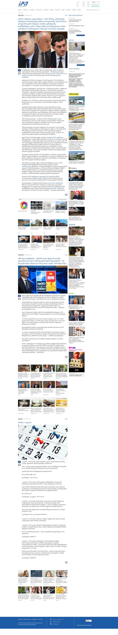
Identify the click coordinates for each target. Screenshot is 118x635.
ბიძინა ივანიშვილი (58, 70)
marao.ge (20, 600)
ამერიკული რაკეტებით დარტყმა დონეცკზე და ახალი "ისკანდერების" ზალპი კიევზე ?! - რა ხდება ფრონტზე (76, 108)
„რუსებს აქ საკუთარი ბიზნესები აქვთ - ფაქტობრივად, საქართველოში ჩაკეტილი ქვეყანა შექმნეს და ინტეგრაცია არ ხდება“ (76, 340)
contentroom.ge (21, 413)
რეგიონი (52, 9)
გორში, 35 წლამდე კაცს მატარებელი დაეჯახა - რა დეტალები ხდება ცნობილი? (48, 246)
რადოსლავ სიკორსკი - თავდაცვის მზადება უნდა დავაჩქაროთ (75, 31)
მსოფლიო (46, 9)
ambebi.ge (20, 378)
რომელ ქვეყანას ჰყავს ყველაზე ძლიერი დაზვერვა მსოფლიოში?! (77, 162)
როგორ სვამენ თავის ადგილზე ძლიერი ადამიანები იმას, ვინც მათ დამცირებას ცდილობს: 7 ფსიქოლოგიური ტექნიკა (49, 597)
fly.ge (19, 233)
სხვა (20, 12)
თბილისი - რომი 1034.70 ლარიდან (61, 228)
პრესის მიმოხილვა (74, 69)
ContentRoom (64, 398)
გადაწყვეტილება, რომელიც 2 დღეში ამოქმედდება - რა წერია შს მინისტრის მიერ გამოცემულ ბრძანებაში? (36, 246)
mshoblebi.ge (45, 583)
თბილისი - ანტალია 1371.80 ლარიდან (22, 228)
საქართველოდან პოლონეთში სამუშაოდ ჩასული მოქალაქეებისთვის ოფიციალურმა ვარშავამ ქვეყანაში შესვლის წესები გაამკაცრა (61, 393)
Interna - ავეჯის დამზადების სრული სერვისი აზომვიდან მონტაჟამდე (24, 409)
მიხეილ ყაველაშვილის (48, 73)
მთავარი (20, 9)
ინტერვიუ (71, 40)
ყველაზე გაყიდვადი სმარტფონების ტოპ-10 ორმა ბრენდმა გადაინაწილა (23, 391)
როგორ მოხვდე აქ (62, 199)
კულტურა (74, 9)
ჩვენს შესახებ (27, 619)
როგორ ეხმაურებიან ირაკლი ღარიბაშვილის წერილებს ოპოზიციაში (48, 390)
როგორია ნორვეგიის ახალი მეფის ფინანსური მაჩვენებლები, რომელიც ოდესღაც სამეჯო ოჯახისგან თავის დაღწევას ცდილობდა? (36, 392)
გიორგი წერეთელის (30, 531)
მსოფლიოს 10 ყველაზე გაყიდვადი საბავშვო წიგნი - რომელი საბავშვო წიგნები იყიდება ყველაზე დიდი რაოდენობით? (49, 581)
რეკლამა (40, 619)
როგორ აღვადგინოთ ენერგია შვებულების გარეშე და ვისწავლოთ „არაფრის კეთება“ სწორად (23, 581)
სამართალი (32, 9)
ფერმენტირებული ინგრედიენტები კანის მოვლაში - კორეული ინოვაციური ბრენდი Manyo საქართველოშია (61, 411)
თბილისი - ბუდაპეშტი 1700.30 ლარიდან (48, 228)
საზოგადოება (39, 9)
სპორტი (63, 9)
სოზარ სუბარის (60, 73)
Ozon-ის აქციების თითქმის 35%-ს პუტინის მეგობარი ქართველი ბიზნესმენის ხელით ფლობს (77, 323)
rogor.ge (44, 600)
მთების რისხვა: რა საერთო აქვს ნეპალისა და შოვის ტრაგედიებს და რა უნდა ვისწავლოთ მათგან (36, 580)
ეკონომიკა (57, 9)
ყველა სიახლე (80, 35)
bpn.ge (78, 1)
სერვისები (34, 619)
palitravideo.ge (20, 249)
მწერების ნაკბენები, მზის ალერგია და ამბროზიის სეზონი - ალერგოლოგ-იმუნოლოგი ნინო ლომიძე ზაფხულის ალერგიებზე (36, 411)
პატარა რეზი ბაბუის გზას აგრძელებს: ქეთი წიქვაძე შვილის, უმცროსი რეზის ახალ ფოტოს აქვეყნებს (23, 596)
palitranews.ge (46, 394)
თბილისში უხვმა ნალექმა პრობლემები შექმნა (75, 20)
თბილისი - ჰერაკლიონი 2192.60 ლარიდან (36, 228)
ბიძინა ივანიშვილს (57, 137)
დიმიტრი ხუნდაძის (27, 75)
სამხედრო (68, 9)
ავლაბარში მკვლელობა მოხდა (76, 25)
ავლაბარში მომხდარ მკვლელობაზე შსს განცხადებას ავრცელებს (61, 245)
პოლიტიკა (25, 9)
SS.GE (20, 199)
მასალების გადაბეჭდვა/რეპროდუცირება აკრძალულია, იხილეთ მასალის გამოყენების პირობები (30, 623)
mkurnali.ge (20, 583)
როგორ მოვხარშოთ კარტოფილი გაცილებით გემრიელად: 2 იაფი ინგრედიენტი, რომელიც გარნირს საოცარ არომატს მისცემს (61, 598)
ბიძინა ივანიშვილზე (57, 183)
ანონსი (79, 9)
